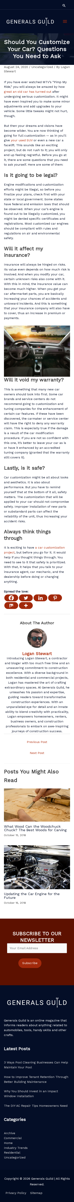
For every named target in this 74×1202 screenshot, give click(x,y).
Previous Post (37, 742)
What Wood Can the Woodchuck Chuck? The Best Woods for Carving (35, 828)
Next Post (37, 753)
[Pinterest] (55, 597)
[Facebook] (11, 597)
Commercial (13, 1138)
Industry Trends (16, 1148)
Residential (12, 1152)
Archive (9, 1133)
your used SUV (22, 140)
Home (8, 1143)
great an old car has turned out (27, 91)
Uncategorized (42, 67)
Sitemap (36, 1193)
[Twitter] (26, 597)
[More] (26, 605)
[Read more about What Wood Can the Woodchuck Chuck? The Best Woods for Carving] (37, 805)
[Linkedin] (40, 597)
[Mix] (11, 605)
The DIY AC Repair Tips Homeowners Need (35, 1106)
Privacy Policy (16, 1193)
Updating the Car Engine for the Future (32, 895)
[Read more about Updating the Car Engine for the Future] (37, 867)
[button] (64, 5)
